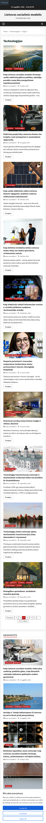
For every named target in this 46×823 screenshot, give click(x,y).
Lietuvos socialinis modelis (23, 15)
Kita (7, 582)
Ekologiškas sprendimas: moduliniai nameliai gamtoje (23, 575)
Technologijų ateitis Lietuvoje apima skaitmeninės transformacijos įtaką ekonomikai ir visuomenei (23, 515)
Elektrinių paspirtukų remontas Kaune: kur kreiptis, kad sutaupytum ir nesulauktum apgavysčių (23, 118)
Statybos (29, 582)
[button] (3, 24)
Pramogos (26, 706)
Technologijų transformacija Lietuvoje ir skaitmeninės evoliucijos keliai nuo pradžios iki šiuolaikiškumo (23, 459)
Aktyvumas (9, 662)
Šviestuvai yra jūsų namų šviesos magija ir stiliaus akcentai (23, 405)
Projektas (26, 412)
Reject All (23, 819)
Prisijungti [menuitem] (4, 2)
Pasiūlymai (17, 412)
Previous (10, 618)
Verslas (19, 585)
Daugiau (9, 100)
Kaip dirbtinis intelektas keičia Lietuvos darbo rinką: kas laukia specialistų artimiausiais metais (23, 232)
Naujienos (9, 68)
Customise (23, 813)
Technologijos (18, 68)
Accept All (23, 808)
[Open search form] (42, 24)
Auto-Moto (9, 128)
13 (20, 621)
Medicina (8, 355)
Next (25, 621)
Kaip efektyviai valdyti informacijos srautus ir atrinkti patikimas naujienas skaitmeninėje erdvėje (23, 288)
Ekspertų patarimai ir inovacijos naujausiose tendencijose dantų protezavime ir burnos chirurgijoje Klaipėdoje (23, 345)
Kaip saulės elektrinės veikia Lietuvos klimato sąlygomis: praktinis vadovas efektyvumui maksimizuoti (23, 175)
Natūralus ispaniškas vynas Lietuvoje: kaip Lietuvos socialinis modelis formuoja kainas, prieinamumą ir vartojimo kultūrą (22, 754)
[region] (23, 806)
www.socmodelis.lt (10, 86)
